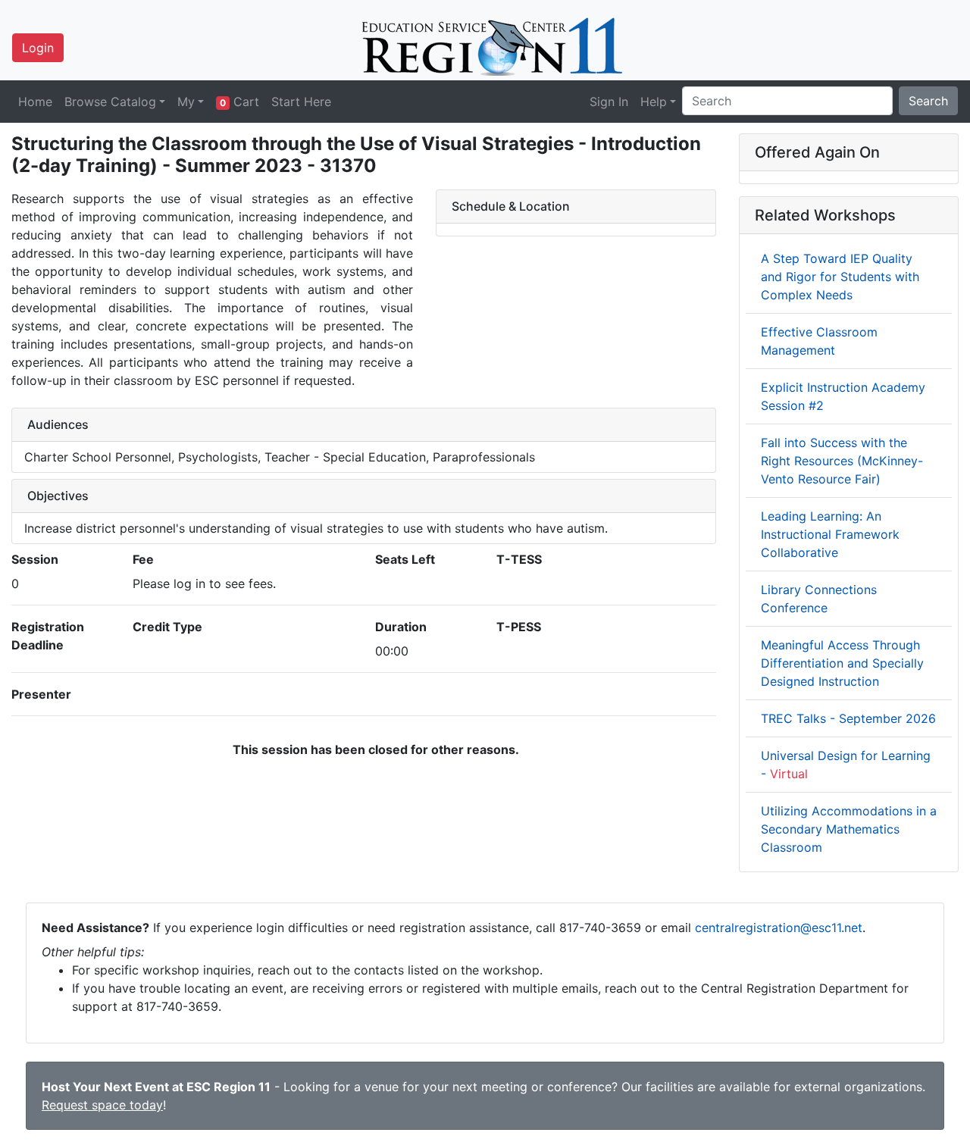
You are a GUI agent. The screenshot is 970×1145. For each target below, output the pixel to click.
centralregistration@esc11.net (778, 927)
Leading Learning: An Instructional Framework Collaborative (830, 534)
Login (38, 47)
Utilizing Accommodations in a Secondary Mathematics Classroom (849, 829)
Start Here (301, 101)
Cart (239, 101)
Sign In (609, 101)
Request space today (102, 1104)
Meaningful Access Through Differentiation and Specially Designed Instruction (842, 663)
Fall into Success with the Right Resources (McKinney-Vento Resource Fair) (842, 460)
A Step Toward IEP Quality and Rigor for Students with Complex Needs (840, 276)
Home (35, 101)
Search (928, 100)
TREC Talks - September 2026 (848, 718)
